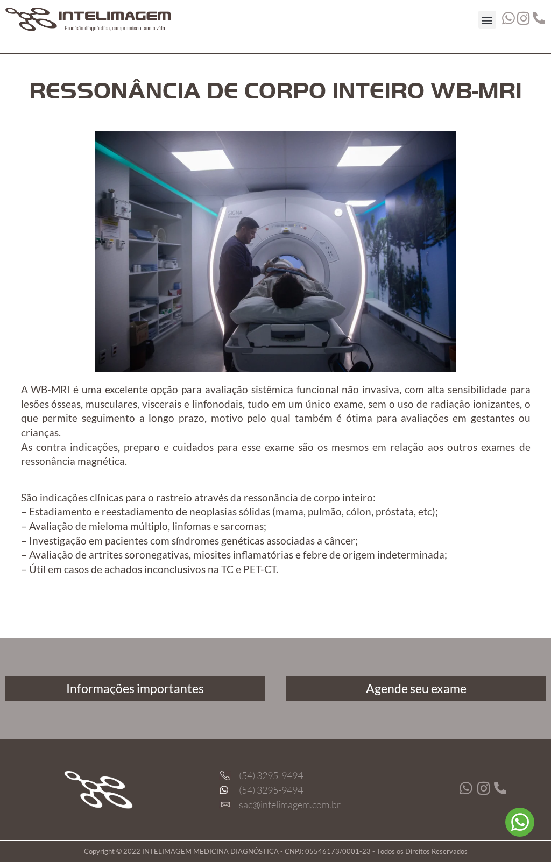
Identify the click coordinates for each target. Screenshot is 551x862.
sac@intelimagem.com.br (290, 804)
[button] (487, 20)
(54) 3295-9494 (271, 775)
